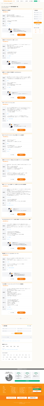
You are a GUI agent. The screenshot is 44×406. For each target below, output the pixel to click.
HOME (3, 386)
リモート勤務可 (9, 23)
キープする (12, 34)
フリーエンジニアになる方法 (31, 390)
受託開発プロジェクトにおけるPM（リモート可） (10, 253)
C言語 (9, 359)
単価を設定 (36, 16)
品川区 (11, 349)
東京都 (3, 346)
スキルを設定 (20, 328)
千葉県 (11, 346)
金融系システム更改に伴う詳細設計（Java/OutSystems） (12, 72)
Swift (15, 359)
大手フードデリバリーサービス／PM (8, 102)
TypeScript (8, 239)
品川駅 (8, 80)
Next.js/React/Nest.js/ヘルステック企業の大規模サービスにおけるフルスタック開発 (16, 219)
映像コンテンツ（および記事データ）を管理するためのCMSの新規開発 (14, 184)
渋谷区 (15, 349)
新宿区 (9, 349)
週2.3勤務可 (12, 267)
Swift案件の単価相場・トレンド (14, 391)
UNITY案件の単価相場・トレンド (23, 390)
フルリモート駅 (9, 197)
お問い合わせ (4, 392)
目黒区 (13, 349)
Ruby (39, 29)
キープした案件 (38, 24)
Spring (12, 359)
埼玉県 (14, 346)
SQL (7, 25)
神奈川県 (7, 346)
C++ (3, 359)
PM (8, 151)
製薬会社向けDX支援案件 (6, 10)
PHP (7, 151)
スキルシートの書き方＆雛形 (31, 391)
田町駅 (8, 143)
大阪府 (18, 346)
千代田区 (3, 349)
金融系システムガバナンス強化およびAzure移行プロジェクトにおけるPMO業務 (15, 159)
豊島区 (17, 349)
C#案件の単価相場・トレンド (14, 390)
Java (35, 29)
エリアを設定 (5, 328)
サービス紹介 (4, 389)
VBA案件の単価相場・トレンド (22, 391)
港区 (7, 349)
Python (35, 32)
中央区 (5, 349)
